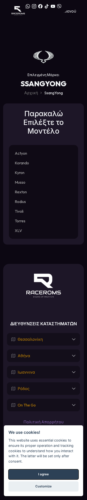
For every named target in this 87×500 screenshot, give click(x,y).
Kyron (19, 172)
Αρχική (31, 92)
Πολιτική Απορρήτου (43, 422)
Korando (22, 162)
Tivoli (19, 211)
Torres (20, 220)
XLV (18, 230)
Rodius (20, 201)
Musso (20, 182)
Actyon (21, 153)
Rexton (21, 191)
